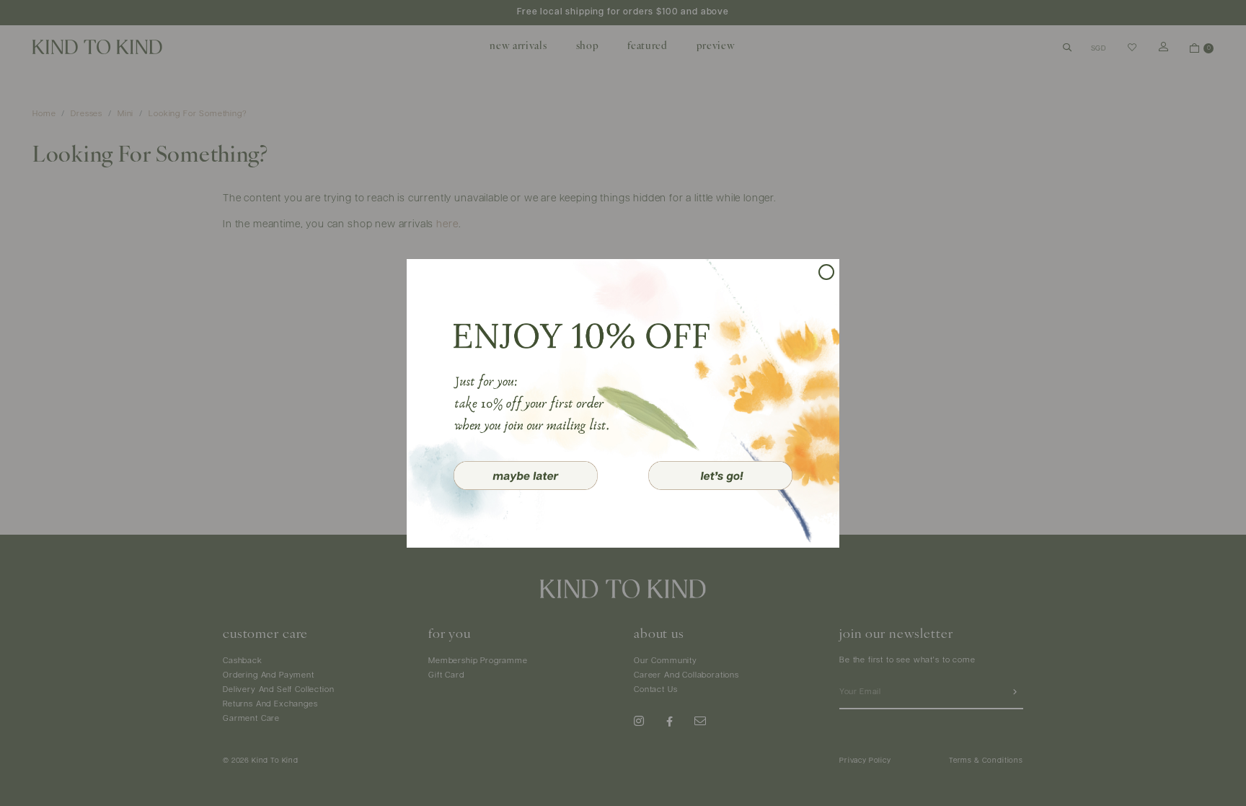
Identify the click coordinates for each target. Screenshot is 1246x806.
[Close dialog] (826, 272)
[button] (526, 475)
